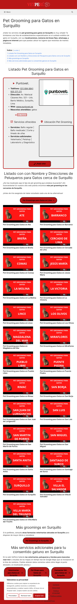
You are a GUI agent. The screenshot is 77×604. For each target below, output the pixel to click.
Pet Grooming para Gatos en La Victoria (53, 299)
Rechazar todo (26, 595)
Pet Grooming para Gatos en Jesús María (55, 274)
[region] (26, 588)
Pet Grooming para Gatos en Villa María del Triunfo (20, 521)
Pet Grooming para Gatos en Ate (17, 225)
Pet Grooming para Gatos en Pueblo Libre (18, 372)
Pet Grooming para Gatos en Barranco (56, 225)
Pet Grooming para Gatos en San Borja (56, 396)
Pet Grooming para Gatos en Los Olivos (57, 323)
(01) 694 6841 (26, 88)
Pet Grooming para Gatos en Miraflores (57, 346)
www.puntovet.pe (24, 106)
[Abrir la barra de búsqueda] (72, 12)
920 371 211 (16, 91)
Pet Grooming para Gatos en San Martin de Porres (17, 445)
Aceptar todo (39, 595)
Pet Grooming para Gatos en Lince (18, 323)
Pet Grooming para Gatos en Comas (18, 273)
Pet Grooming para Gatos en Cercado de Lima (56, 249)
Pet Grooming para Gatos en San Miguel (54, 445)
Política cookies (56, 596)
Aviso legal (56, 588)
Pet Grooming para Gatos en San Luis (56, 419)
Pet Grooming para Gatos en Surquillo (19, 495)
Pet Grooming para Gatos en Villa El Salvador (55, 496)
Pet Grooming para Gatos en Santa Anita (18, 470)
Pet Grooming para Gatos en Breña (18, 248)
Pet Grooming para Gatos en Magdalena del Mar (15, 347)
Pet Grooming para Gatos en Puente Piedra (55, 372)
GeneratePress (49, 601)
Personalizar (13, 595)
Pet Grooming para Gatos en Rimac (18, 396)
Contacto (56, 585)
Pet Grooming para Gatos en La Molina (19, 298)
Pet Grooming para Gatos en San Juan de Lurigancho (19, 420)
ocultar (16, 50)
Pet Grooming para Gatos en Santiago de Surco (56, 470)
